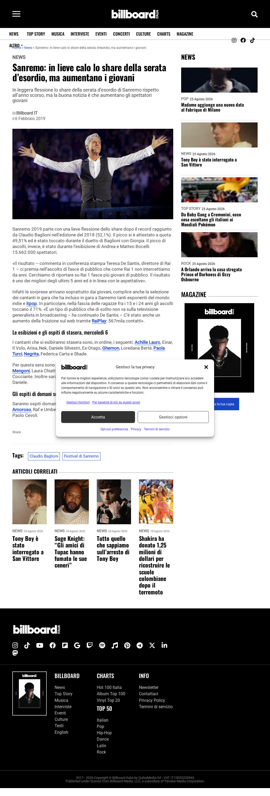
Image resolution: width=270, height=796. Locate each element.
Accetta (98, 417)
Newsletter (148, 687)
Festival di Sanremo (81, 456)
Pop (185, 99)
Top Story (36, 34)
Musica (57, 34)
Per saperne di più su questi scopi (116, 402)
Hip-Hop (104, 732)
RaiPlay (99, 320)
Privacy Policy (152, 700)
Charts (163, 34)
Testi (59, 725)
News (13, 34)
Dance (103, 739)
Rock (186, 263)
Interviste (80, 34)
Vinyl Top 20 (108, 700)
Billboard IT (27, 113)
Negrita (31, 353)
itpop (31, 303)
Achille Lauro (147, 342)
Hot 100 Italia (109, 687)
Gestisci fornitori (78, 402)
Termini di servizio (156, 706)
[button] (206, 367)
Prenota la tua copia (219, 404)
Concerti (121, 34)
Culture (143, 34)
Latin (101, 745)
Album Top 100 (111, 693)
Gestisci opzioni (173, 417)
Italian (102, 720)
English (61, 732)
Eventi (101, 34)
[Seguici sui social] (234, 40)
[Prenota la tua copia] (219, 348)
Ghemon (110, 348)
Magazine (185, 34)
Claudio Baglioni (44, 456)
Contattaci (148, 693)
